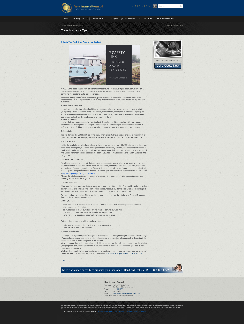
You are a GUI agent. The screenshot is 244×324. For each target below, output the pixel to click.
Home (65, 19)
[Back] (61, 260)
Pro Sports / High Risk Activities (122, 19)
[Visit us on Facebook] (155, 6)
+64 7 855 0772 (118, 289)
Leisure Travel (97, 19)
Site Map (143, 311)
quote (141, 6)
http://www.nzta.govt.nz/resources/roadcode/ (123, 253)
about (134, 6)
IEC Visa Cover (145, 19)
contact (148, 6)
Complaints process (132, 311)
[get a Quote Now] (168, 66)
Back (63, 260)
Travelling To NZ (79, 19)
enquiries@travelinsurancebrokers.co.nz (127, 293)
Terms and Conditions (106, 311)
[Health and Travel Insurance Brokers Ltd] (82, 12)
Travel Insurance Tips (165, 19)
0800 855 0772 (160, 270)
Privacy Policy (119, 311)
